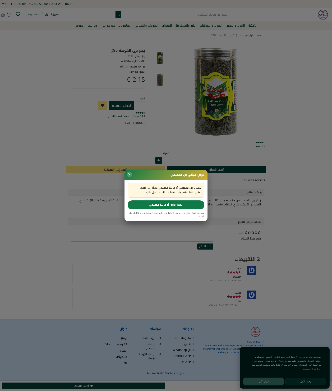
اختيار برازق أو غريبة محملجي (166, 204)
